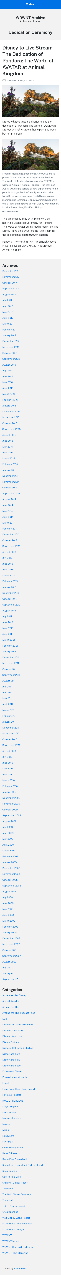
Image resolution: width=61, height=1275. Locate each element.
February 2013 (10, 581)
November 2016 (10, 347)
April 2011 (7, 704)
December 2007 (11, 938)
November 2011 (10, 663)
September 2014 (11, 493)
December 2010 (11, 727)
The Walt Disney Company (16, 1194)
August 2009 (9, 821)
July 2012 (7, 616)
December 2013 (11, 534)
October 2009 (10, 809)
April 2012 (7, 634)
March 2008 (8, 920)
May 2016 (7, 382)
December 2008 (11, 868)
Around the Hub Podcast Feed (18, 1013)
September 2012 (11, 604)
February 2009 (10, 856)
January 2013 (9, 587)
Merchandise (9, 1112)
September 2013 (11, 546)
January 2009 (9, 862)
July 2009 (7, 827)
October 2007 (10, 950)
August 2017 (9, 294)
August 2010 (9, 751)
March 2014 (8, 522)
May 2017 (7, 312)
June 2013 (7, 563)
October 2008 (10, 880)
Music (5, 1130)
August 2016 (9, 364)
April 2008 (8, 915)
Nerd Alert (8, 1136)
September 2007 (11, 956)
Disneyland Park (11, 1059)
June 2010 (7, 762)
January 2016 (9, 405)
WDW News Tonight (13, 1229)
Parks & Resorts (11, 1153)
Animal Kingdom (11, 1001)
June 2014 (7, 505)
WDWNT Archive (30, 17)
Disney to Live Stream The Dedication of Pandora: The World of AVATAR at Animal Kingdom (27, 60)
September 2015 (11, 429)
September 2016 (11, 358)
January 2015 (9, 470)
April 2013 (7, 569)
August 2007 (9, 961)
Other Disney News (12, 1147)
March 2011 (8, 710)
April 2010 (7, 774)
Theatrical (7, 1200)
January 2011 (9, 721)
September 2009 (11, 815)
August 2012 (9, 610)
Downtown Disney (12, 1071)
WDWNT (12, 80)
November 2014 (10, 481)
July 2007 (7, 967)
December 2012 (11, 593)
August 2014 (9, 499)
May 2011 (7, 698)
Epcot (5, 1083)
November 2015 (11, 417)
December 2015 (11, 411)
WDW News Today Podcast (17, 1223)
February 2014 (10, 528)
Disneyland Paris (11, 1054)
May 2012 (7, 628)
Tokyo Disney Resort (13, 1206)
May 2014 (7, 511)
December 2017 (11, 271)
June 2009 (8, 833)
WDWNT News (10, 1241)
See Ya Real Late (11, 1176)
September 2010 (11, 745)
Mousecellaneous (11, 1118)
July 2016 (7, 370)
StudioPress (20, 1268)
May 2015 (7, 446)
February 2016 (10, 400)
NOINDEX (7, 1141)
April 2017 (7, 318)
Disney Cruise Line (12, 1030)
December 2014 (11, 476)
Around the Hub (10, 1007)
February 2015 (10, 464)
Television (7, 1188)
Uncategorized (10, 1212)
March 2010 (8, 780)
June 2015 (7, 440)
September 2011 (11, 675)
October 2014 (9, 487)
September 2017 (11, 288)
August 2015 (9, 435)
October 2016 (9, 353)
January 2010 (9, 792)
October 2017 (9, 282)
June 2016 (7, 376)
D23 (4, 1018)
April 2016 (7, 388)
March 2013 (8, 575)
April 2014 (7, 517)
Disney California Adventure (17, 1024)
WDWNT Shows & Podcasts (17, 1247)
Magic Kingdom (10, 1106)
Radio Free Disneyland (14, 1159)
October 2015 (9, 423)
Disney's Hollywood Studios (17, 1048)
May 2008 (7, 909)
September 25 (10, 979)
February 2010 (10, 786)
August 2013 (9, 552)
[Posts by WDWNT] (4, 80)
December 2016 (11, 341)
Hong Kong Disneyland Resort (18, 1089)
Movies (6, 1124)
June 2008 (8, 903)
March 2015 (8, 458)
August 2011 (8, 680)
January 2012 (9, 651)
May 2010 (7, 768)
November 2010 (10, 733)
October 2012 (9, 599)
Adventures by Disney (14, 995)
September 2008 (11, 885)
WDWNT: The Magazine (15, 1253)
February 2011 (9, 716)
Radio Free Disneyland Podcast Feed (22, 1165)
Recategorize (9, 1171)
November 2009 (11, 803)
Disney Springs (10, 1042)
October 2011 (9, 669)
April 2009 (8, 844)
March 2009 (8, 850)
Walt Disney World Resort (16, 1217)
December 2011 (10, 657)
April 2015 (7, 452)
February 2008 (10, 926)
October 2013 (9, 540)
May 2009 (7, 838)
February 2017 (10, 329)
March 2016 (8, 394)
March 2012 (8, 639)
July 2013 (7, 557)
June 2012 (7, 622)
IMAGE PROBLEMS (12, 1100)
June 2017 (7, 306)
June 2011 (7, 692)
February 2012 (10, 645)
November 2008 (11, 874)
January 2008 (9, 932)
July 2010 (7, 757)
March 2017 (8, 323)
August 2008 (9, 891)
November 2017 (10, 277)
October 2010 (9, 739)
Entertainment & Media (14, 1077)
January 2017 (9, 335)
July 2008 (7, 897)
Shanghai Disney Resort (15, 1182)
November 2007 (11, 944)
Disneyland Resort (12, 1065)
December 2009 (11, 798)
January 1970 (9, 973)
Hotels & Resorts (11, 1094)
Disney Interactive (12, 1036)
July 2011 (7, 686)
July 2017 (7, 300)
